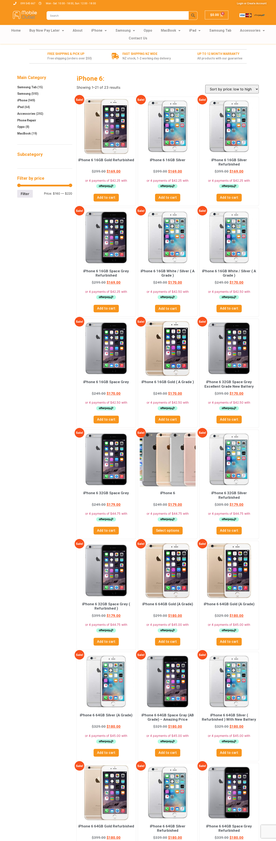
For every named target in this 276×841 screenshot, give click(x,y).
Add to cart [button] (106, 197)
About (78, 30)
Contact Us (138, 38)
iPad (192, 30)
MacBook (168, 30)
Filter (25, 194)
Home (16, 30)
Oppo (148, 30)
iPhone (96, 30)
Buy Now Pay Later (44, 30)
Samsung (123, 30)
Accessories (250, 30)
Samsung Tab (220, 30)
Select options (167, 530)
